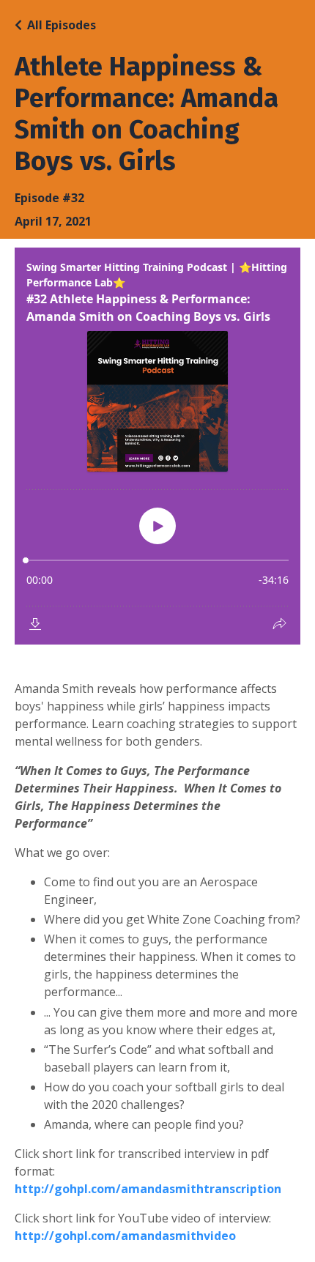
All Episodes (61, 25)
